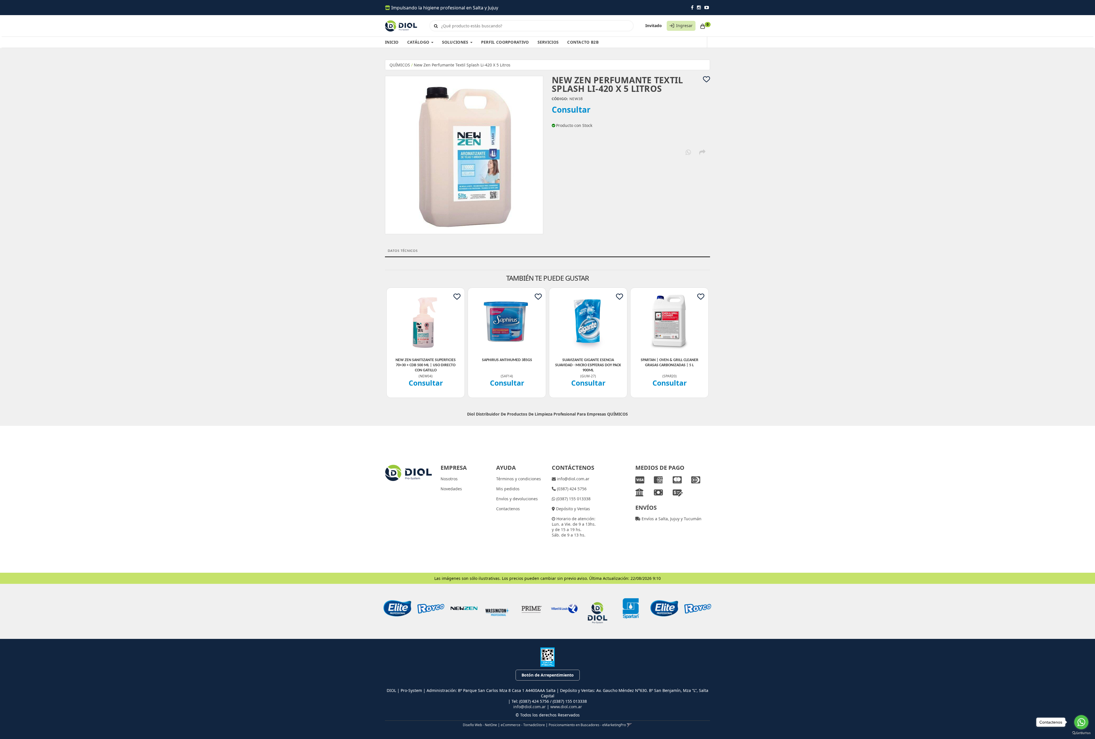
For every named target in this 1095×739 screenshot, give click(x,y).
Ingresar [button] (684, 25)
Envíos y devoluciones (517, 498)
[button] (629, 724)
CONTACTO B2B (583, 42)
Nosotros (449, 478)
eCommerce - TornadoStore (523, 724)
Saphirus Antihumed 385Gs (507, 360)
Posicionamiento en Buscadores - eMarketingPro (587, 724)
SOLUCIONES (456, 42)
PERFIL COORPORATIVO (505, 42)
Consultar (571, 109)
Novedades (451, 488)
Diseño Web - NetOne (480, 724)
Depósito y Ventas (572, 508)
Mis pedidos (508, 488)
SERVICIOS (548, 42)
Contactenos (508, 508)
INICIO (392, 42)
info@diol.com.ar (572, 478)
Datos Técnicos (403, 251)
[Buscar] (436, 26)
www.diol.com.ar (566, 706)
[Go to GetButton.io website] (1081, 733)
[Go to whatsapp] (1081, 722)
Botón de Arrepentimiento (548, 675)
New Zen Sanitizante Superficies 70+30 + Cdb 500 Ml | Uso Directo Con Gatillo (426, 365)
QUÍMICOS (400, 65)
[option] (397, 608)
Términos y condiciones (518, 478)
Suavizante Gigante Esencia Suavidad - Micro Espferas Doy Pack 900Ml (588, 365)
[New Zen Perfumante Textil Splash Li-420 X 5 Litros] (464, 155)
